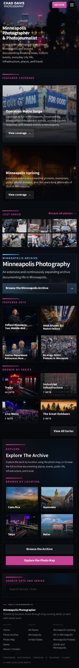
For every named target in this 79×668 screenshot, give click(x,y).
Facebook (9, 657)
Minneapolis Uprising (64, 630)
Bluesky (54, 657)
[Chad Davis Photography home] (27, 5)
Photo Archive (10, 634)
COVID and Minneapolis (59, 646)
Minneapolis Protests (64, 639)
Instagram (24, 657)
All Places (33, 630)
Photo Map (9, 639)
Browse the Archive (39, 549)
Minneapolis (34, 634)
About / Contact (11, 649)
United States (35, 639)
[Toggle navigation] (72, 5)
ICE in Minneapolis (63, 634)
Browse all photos (63, 213)
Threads (38, 657)
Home (6, 630)
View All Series (64, 431)
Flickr (66, 657)
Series (6, 644)
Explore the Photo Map (39, 560)
